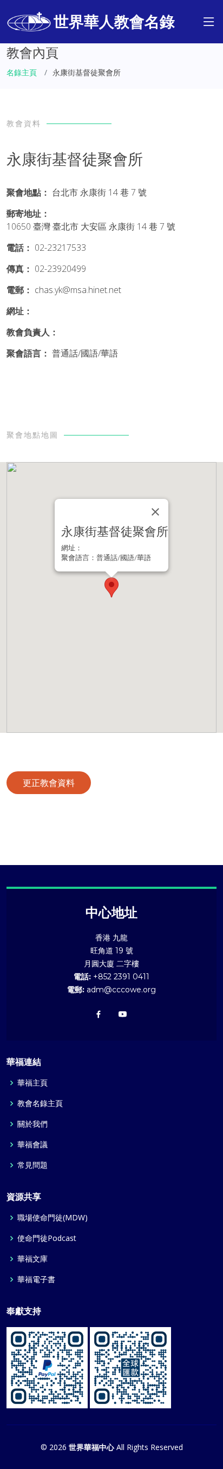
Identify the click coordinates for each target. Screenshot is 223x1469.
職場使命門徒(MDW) (52, 1217)
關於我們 (32, 1124)
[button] (111, 587)
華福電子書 (36, 1279)
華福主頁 (32, 1083)
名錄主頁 (21, 72)
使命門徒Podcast (46, 1238)
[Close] (155, 512)
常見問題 (32, 1165)
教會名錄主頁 (40, 1103)
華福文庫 (32, 1259)
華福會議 (32, 1144)
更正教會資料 (49, 783)
